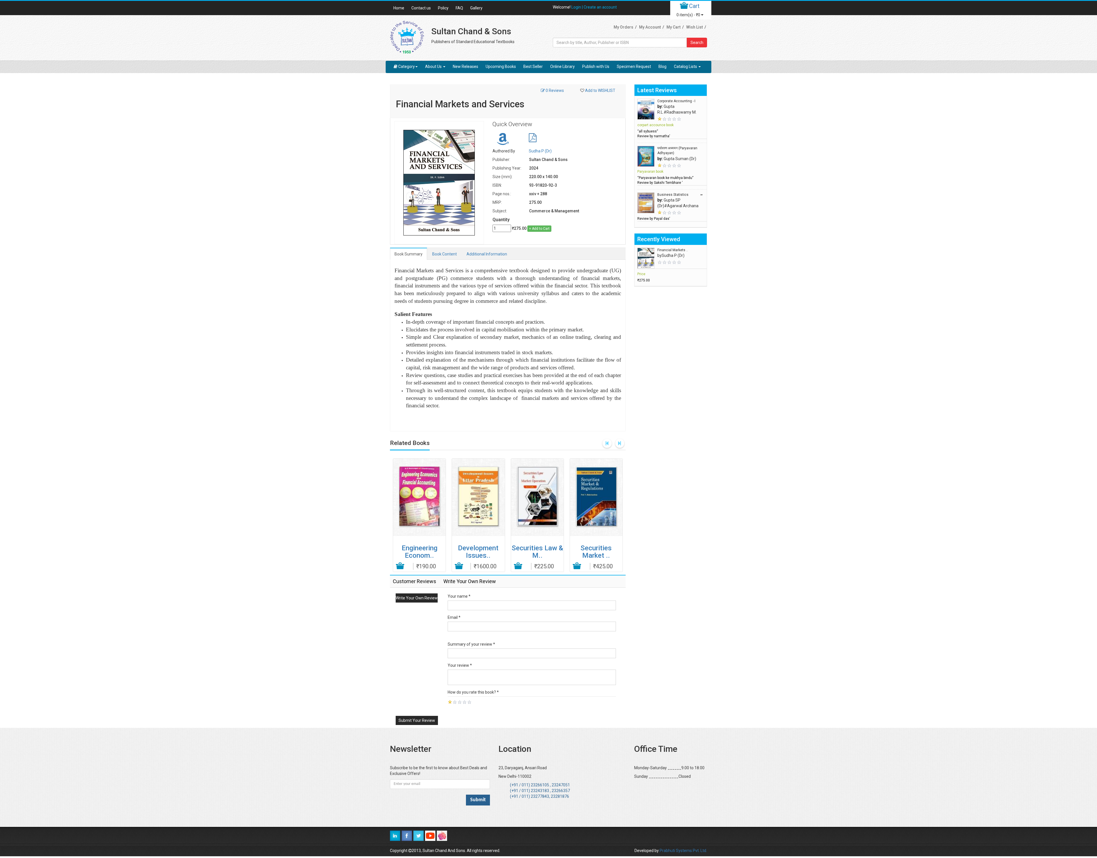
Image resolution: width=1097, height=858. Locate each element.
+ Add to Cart (539, 229)
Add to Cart (400, 566)
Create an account (600, 7)
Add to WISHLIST (600, 90)
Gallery (476, 8)
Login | (577, 7)
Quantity (501, 219)
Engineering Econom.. (419, 551)
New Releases (465, 66)
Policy (443, 8)
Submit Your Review (417, 720)
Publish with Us (595, 66)
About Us (434, 66)
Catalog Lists (686, 66)
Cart (694, 6)
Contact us (421, 8)
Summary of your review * (471, 644)
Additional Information (487, 254)
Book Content (444, 254)
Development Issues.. (478, 551)
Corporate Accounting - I (676, 101)
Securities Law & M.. (537, 551)
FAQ (459, 8)
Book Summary (409, 254)
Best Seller (533, 66)
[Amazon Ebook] (503, 142)
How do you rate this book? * (473, 692)
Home (398, 8)
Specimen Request (634, 66)
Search (696, 42)
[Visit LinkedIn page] (395, 836)
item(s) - (688, 15)
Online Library (562, 66)
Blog (662, 66)
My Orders (623, 27)
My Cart (673, 27)
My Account (650, 27)
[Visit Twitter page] (418, 836)
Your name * (459, 596)
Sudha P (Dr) (540, 151)
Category (406, 66)
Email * (454, 617)
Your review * (460, 665)
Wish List (694, 27)
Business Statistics (672, 195)
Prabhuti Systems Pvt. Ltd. (683, 850)
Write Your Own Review (417, 598)
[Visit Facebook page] (407, 836)
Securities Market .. (596, 551)
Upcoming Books (501, 66)
